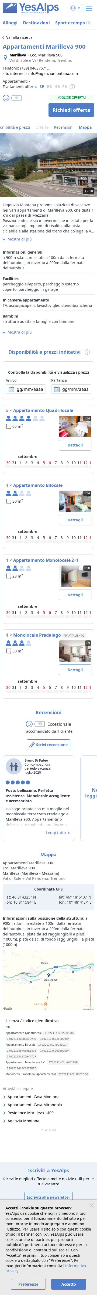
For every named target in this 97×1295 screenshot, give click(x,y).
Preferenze (28, 1284)
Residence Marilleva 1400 (31, 1112)
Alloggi (10, 23)
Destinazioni (36, 23)
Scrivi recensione (52, 744)
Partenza (59, 380)
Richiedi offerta (71, 110)
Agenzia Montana (23, 1120)
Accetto (68, 1284)
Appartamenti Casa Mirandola (35, 1104)
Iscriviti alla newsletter (48, 1197)
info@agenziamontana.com (53, 73)
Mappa (85, 127)
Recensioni (64, 127)
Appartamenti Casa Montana (34, 1096)
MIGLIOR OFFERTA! (71, 97)
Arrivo (11, 380)
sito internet (14, 73)
